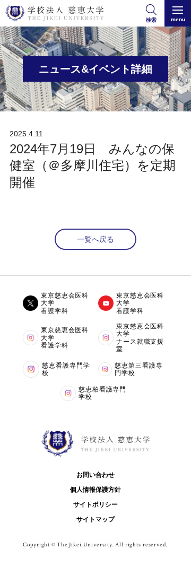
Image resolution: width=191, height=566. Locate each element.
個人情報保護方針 (95, 489)
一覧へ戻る (95, 239)
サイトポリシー (95, 504)
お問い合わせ (95, 474)
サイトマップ (95, 519)
